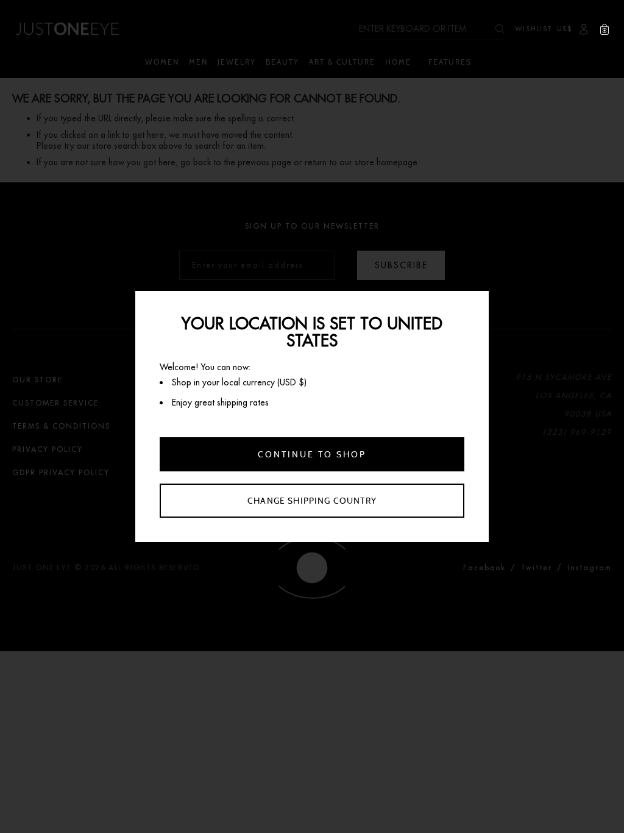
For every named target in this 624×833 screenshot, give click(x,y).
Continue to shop (312, 454)
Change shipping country (312, 500)
